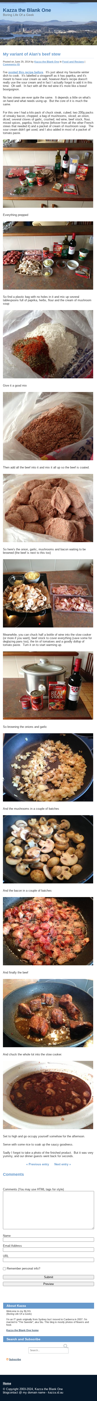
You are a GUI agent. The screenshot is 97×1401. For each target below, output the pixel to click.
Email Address (12, 1245)
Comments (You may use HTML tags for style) (33, 1189)
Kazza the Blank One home (22, 1330)
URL (6, 1256)
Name (7, 1235)
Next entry (61, 1164)
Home (7, 1383)
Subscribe (15, 1359)
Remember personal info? (23, 1268)
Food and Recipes (73, 61)
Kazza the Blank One (27, 10)
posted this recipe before (25, 72)
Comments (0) (11, 64)
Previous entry (39, 1164)
